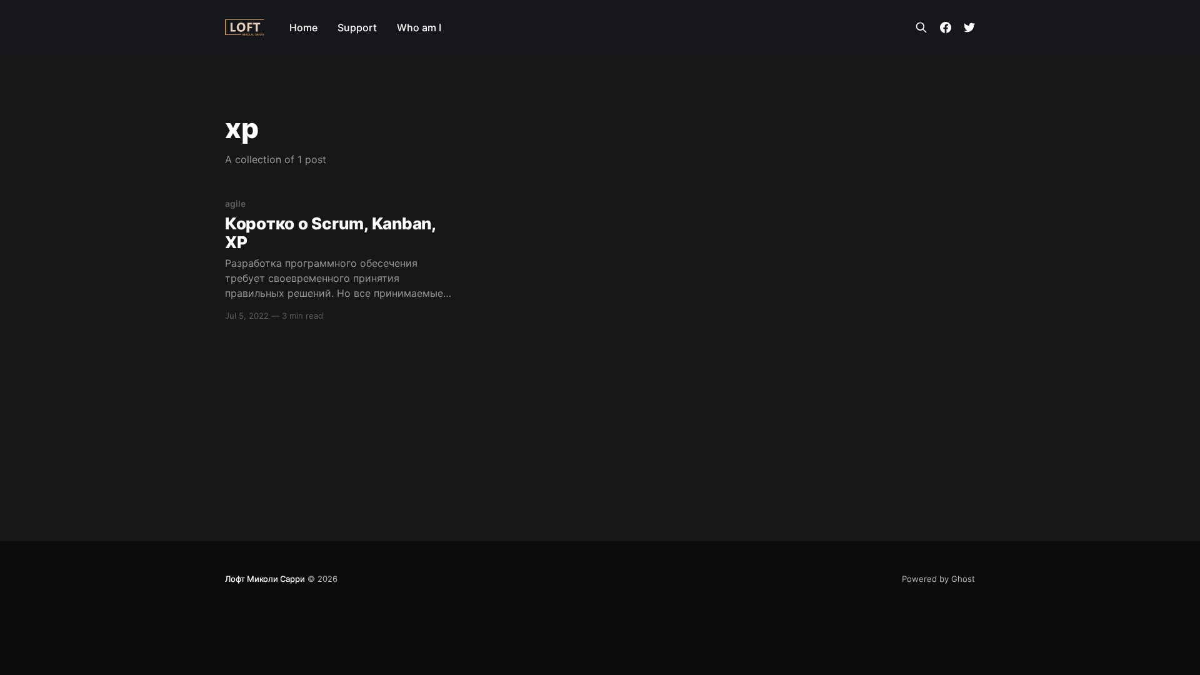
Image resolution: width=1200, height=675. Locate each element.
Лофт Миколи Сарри (265, 579)
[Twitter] (969, 27)
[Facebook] (945, 27)
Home (303, 27)
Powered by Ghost (938, 579)
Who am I (419, 27)
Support (357, 27)
